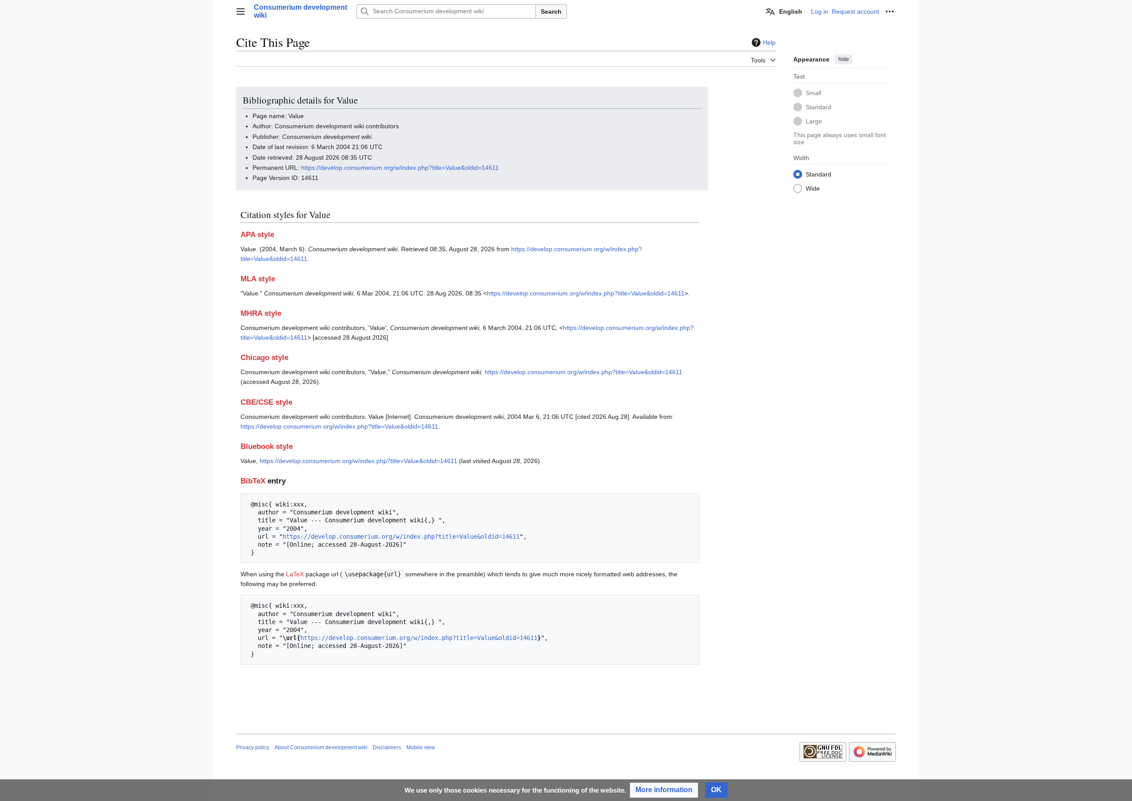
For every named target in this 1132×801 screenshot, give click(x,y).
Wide (813, 188)
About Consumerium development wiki (321, 747)
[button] (240, 11)
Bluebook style (267, 446)
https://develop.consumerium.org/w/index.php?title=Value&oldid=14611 (400, 167)
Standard (818, 106)
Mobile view (420, 747)
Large (814, 120)
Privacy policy (252, 747)
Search (551, 11)
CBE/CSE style (266, 402)
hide (843, 59)
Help (769, 42)
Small (813, 92)
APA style (257, 234)
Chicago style (264, 357)
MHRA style (261, 313)
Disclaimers (387, 747)
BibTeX (253, 481)
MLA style (258, 279)
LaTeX (295, 574)
